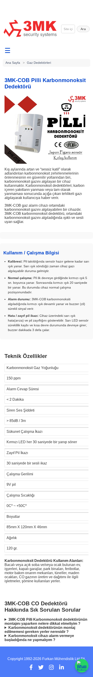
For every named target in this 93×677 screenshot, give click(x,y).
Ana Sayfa (12, 62)
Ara (83, 29)
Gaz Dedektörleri (39, 62)
